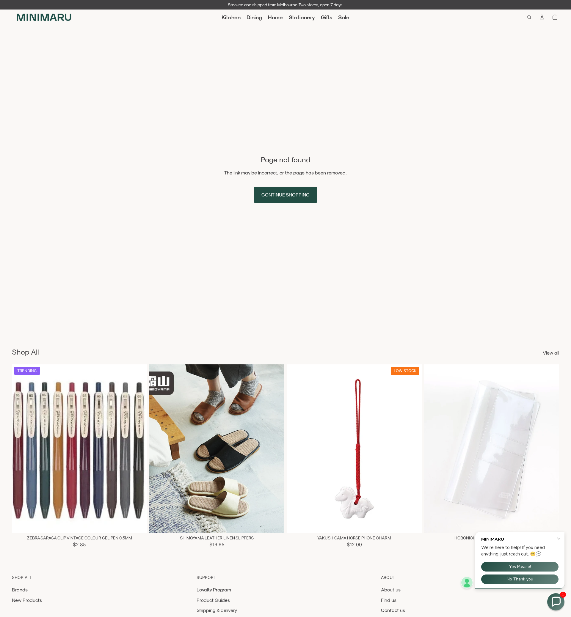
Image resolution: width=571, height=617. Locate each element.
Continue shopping (285, 194)
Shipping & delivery (217, 610)
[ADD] (412, 524)
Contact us (393, 610)
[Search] (529, 17)
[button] (555, 601)
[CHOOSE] (137, 524)
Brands (20, 589)
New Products (27, 600)
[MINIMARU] (44, 17)
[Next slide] (138, 448)
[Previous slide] (21, 448)
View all (551, 352)
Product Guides (213, 600)
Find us (388, 600)
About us (391, 589)
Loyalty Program (214, 589)
